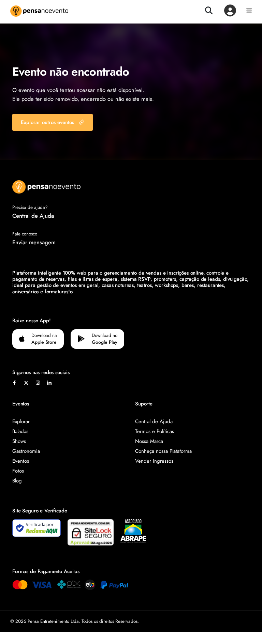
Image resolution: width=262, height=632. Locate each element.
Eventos (20, 461)
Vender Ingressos (154, 461)
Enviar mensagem (34, 242)
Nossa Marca (149, 441)
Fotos (18, 471)
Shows (19, 441)
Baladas (20, 431)
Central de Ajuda (33, 216)
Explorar (21, 421)
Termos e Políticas (154, 431)
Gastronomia (26, 451)
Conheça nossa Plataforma (163, 451)
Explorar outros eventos (47, 122)
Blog (17, 480)
